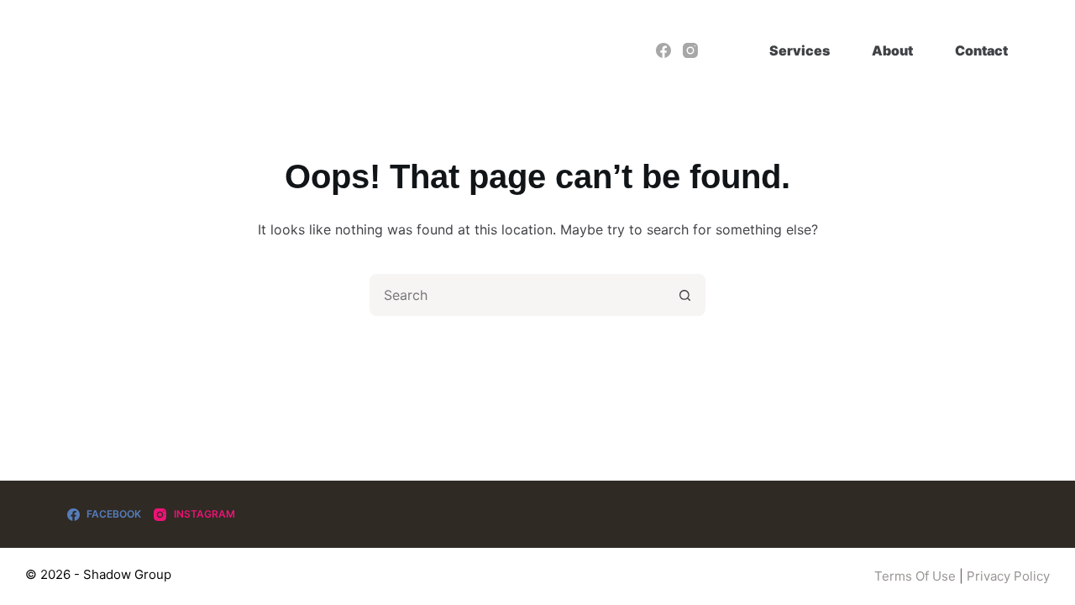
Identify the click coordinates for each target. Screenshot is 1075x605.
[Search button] (684, 295)
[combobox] (518, 295)
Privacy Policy (1008, 576)
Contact (981, 50)
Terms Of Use (915, 576)
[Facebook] (663, 50)
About (892, 50)
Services (799, 50)
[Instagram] (690, 50)
